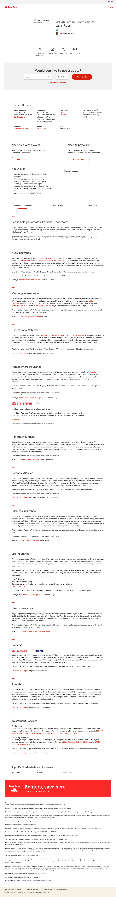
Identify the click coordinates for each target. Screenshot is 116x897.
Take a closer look (18, 586)
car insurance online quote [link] (30, 280)
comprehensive (40, 261)
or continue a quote (58, 82)
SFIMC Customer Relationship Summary (78, 742)
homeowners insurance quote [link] (31, 398)
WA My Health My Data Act (13, 889)
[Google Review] (57, 29)
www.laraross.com (21, 129)
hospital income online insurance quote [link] (35, 631)
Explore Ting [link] (16, 420)
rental (50, 261)
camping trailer (58, 335)
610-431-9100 (42, 129)
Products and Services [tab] (23, 206)
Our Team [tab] (93, 206)
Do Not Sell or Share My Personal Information (54, 889)
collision (27, 261)
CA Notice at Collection (31, 889)
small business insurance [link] (29, 540)
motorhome (46, 335)
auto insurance (45, 258)
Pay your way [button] (78, 159)
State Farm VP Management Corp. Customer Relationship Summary (50, 733)
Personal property (48, 377)
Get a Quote (82, 77)
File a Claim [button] (22, 159)
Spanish (63, 115)
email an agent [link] (22, 353)
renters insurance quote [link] (29, 459)
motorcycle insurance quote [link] (31, 316)
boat (66, 335)
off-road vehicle (77, 335)
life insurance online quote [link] (30, 595)
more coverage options (43, 306)
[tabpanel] (58, 117)
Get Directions (19, 117)
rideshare (60, 261)
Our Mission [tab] (58, 206)
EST (95, 110)
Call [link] (13, 353)
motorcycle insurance (20, 306)
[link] (52, 52)
